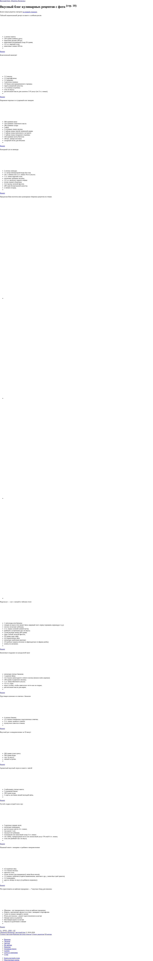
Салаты (6, 951)
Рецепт (2, 51)
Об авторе (48, 934)
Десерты (7, 941)
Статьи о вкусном (6, 934)
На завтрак (8, 945)
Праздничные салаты (11, 960)
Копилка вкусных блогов (22, 934)
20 (9, 930)
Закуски (7, 943)
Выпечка (7, 939)
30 (11, 930)
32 (14, 930)
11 (6, 930)
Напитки (7, 947)
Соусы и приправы (11, 952)
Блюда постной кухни (12, 958)
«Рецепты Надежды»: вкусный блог (13, 932)
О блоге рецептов (38, 934)
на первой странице (30, 12)
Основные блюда (10, 949)
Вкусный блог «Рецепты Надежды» (13, 1)
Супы (6, 954)
